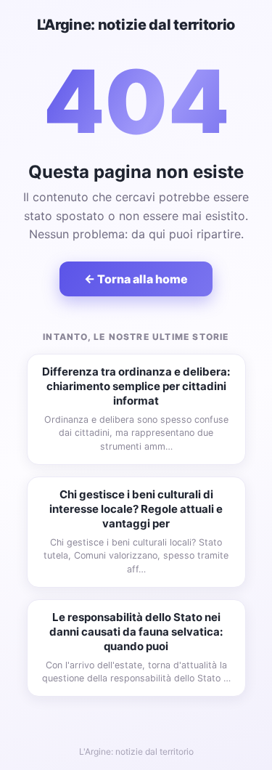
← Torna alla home (136, 279)
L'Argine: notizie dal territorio (136, 24)
